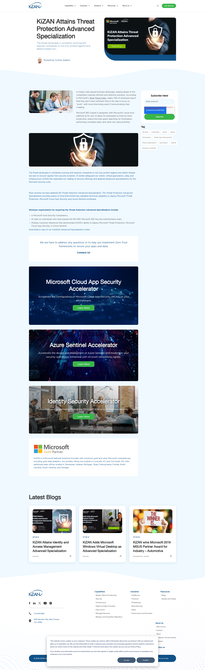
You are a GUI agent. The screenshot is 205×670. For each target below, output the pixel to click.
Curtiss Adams (62, 60)
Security (145, 132)
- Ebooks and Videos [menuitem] (168, 599)
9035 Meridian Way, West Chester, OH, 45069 (47, 620)
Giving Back (146, 137)
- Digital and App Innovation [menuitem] (105, 606)
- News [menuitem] (158, 634)
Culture (172, 132)
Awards (173, 142)
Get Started (169, 6)
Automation (163, 142)
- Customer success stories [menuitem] (165, 637)
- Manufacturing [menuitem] (136, 606)
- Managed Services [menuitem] (102, 613)
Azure (165, 132)
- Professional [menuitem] (135, 602)
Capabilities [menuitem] (100, 591)
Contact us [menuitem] (160, 647)
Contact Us (83, 253)
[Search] (158, 6)
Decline (146, 660)
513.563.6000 (39, 613)
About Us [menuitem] (159, 623)
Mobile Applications (149, 142)
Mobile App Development (163, 137)
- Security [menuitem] (98, 599)
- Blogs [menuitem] (163, 595)
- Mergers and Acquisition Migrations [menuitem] (108, 617)
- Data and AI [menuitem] (100, 610)
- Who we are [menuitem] (160, 627)
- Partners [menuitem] (159, 641)
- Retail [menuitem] (133, 610)
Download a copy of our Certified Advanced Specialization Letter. (59, 230)
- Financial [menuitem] (134, 599)
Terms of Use (163, 658)
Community (155, 132)
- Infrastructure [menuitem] (100, 602)
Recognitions (138, 556)
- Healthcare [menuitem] (135, 595)
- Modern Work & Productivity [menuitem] (106, 595)
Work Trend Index (97, 98)
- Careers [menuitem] (159, 630)
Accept (126, 660)
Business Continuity (149, 148)
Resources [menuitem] (165, 591)
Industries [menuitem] (134, 591)
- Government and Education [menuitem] (141, 613)
